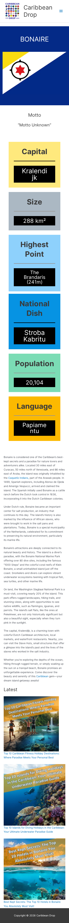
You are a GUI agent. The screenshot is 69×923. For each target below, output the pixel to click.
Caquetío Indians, (18, 477)
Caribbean (42, 676)
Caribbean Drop (38, 11)
